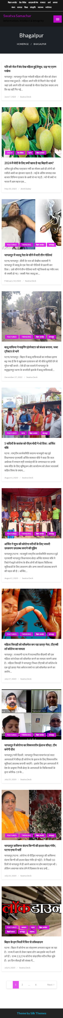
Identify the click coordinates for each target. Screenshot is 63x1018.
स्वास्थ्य (40, 7)
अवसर (55, 2)
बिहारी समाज (11, 932)
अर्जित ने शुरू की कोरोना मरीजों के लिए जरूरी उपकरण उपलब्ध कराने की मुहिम (27, 546)
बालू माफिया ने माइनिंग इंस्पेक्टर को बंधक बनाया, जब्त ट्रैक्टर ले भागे (31, 349)
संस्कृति (33, 7)
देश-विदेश (22, 2)
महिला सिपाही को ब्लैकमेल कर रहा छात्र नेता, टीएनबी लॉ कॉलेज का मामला (31, 646)
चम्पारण (24, 927)
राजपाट (43, 2)
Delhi (9, 153)
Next (50, 984)
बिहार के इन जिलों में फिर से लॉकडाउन (23, 942)
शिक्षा (26, 7)
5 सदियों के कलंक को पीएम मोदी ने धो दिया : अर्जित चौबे (29, 445)
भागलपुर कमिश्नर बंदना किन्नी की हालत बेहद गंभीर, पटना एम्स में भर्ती (30, 848)
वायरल (19, 7)
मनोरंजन (49, 7)
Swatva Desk (25, 96)
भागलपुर (51, 245)
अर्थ (49, 2)
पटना (30, 153)
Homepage (23, 44)
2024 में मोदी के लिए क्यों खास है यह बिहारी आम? (29, 163)
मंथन (13, 7)
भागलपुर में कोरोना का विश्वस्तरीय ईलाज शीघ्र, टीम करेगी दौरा (30, 747)
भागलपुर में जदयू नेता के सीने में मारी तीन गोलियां (28, 255)
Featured (12, 245)
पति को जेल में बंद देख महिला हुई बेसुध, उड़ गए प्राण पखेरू (30, 69)
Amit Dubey (26, 188)
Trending (26, 245)
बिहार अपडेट (12, 2)
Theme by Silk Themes (31, 1013)
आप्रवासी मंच (33, 2)
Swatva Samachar (17, 16)
